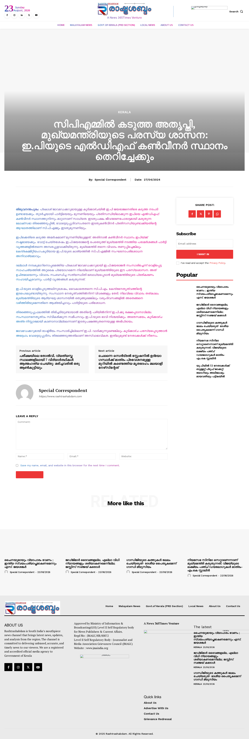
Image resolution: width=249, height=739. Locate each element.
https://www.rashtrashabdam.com (60, 396)
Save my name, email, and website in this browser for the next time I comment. (70, 465)
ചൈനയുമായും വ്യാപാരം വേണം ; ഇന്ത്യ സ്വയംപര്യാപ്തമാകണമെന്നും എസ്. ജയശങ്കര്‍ (214, 292)
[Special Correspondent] (24, 393)
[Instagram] (14, 15)
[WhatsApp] (217, 214)
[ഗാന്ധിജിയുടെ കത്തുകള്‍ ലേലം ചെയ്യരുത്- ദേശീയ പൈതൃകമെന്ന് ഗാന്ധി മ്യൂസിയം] (184, 327)
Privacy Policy (217, 263)
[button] (237, 11)
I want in (203, 254)
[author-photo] (6, 572)
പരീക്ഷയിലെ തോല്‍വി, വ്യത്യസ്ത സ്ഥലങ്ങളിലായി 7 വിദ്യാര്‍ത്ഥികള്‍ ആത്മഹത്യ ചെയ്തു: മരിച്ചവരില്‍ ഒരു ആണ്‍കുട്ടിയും (50, 361)
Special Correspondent (110, 179)
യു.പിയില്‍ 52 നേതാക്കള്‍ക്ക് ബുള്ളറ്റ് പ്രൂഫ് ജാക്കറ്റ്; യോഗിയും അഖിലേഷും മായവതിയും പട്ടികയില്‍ (213, 371)
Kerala (124, 112)
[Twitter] (29, 15)
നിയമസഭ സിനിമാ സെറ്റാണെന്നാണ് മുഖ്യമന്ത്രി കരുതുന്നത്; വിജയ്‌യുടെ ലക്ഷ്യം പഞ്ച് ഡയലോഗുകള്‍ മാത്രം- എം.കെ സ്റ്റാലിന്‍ (215, 565)
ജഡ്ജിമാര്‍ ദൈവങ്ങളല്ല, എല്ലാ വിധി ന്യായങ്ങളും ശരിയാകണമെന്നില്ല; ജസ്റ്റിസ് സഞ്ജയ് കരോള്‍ (212, 310)
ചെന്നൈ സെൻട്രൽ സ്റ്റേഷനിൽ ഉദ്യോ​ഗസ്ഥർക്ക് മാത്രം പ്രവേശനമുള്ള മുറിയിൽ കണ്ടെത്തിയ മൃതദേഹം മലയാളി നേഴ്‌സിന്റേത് (130, 361)
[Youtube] (36, 15)
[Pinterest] (209, 214)
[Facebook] (7, 15)
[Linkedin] (21, 15)
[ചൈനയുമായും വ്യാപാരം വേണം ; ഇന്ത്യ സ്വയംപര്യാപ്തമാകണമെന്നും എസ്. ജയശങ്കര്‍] (184, 291)
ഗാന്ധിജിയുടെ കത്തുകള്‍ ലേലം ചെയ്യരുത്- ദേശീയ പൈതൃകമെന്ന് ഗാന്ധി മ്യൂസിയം (212, 328)
